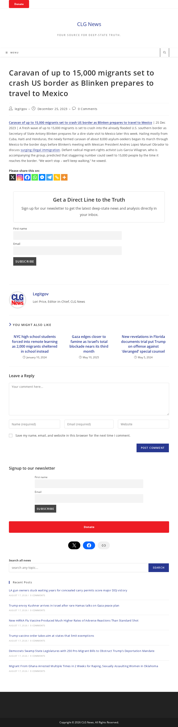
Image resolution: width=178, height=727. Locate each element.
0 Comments (87, 109)
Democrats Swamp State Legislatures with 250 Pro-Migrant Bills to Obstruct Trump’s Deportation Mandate (81, 651)
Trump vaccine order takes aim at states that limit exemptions (51, 636)
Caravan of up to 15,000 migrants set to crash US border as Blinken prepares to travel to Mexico (80, 122)
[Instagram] (20, 177)
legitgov (21, 109)
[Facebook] (27, 177)
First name (20, 228)
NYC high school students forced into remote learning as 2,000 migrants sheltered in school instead (35, 344)
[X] (12, 177)
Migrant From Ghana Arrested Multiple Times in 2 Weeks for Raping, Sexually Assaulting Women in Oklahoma (83, 666)
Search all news (20, 560)
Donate (19, 4)
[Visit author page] (17, 300)
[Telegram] (49, 177)
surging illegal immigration (40, 150)
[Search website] (165, 52)
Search (159, 567)
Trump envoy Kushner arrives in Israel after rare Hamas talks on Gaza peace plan (64, 605)
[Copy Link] (57, 177)
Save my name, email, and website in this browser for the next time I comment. (72, 435)
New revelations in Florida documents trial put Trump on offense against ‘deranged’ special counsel (143, 344)
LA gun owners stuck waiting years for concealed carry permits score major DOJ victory (68, 590)
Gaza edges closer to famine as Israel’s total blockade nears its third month (88, 344)
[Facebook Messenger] (42, 177)
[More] (64, 177)
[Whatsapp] (34, 177)
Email (16, 244)
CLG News (89, 24)
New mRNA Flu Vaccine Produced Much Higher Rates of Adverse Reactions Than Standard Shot (74, 620)
